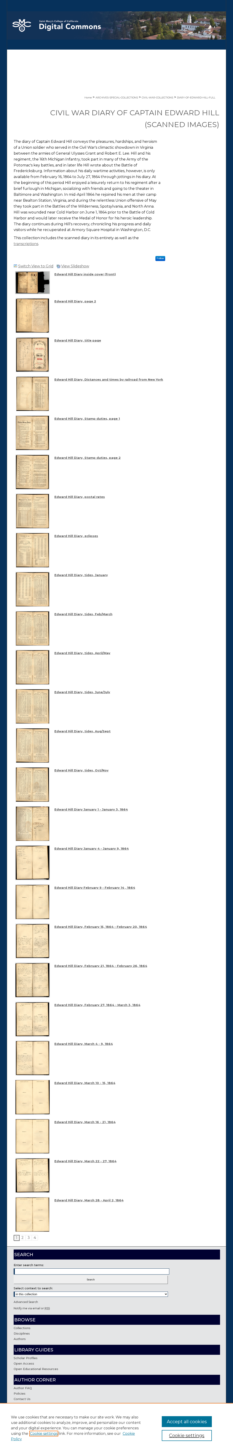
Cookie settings (44, 1433)
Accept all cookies (187, 1421)
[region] (116, 1428)
